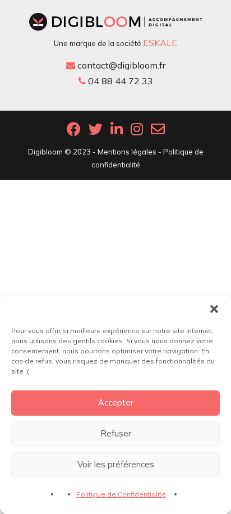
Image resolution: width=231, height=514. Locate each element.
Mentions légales (127, 151)
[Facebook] (74, 132)
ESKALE (160, 42)
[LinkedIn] (117, 132)
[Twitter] (96, 132)
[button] (214, 309)
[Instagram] (137, 132)
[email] (158, 132)
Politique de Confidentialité (121, 494)
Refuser (115, 433)
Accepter (115, 402)
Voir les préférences (115, 464)
